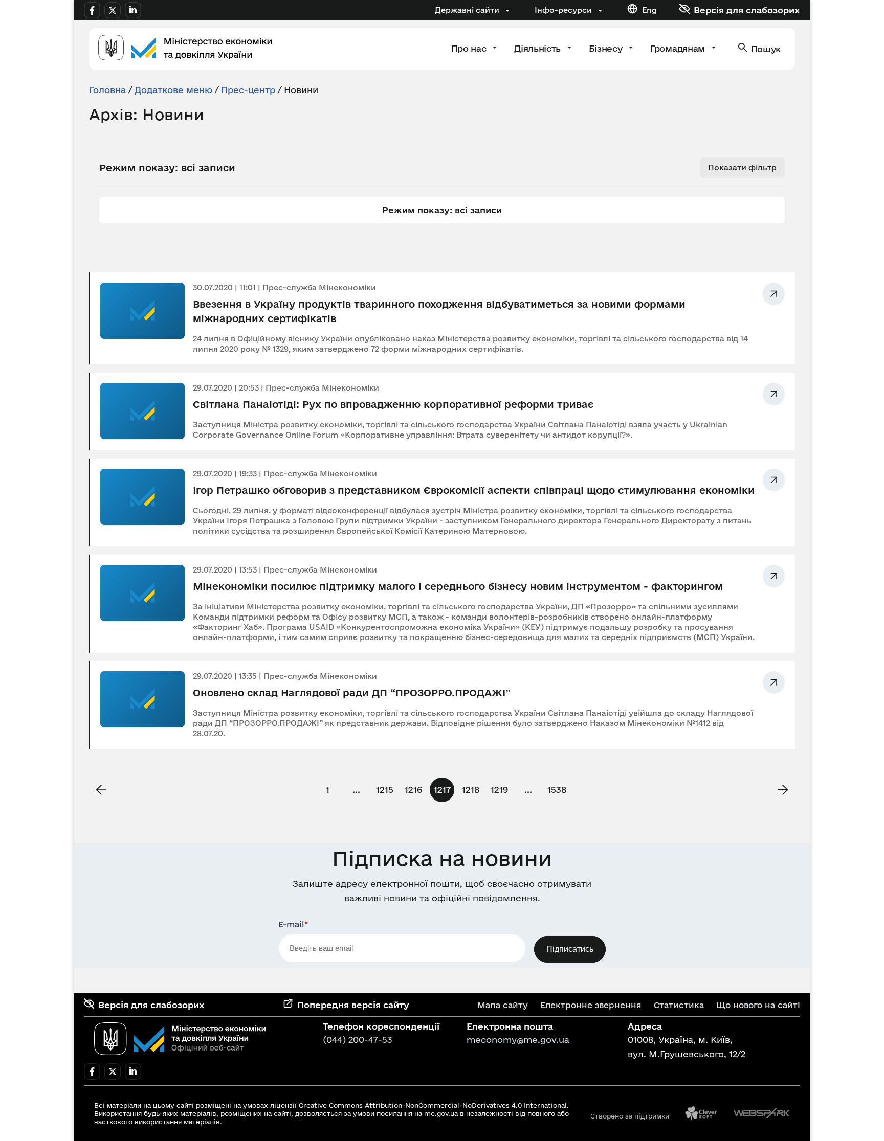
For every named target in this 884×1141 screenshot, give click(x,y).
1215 (384, 789)
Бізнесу (607, 48)
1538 (556, 789)
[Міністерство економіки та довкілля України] (180, 1038)
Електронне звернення (591, 1005)
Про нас (470, 48)
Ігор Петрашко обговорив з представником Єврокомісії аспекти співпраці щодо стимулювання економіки (474, 490)
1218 (470, 789)
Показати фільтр (742, 167)
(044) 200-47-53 (357, 1039)
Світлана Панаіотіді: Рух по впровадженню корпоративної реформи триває (393, 404)
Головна (107, 90)
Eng (649, 10)
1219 (499, 789)
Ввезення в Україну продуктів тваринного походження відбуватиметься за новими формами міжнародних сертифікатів (439, 311)
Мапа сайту (502, 1005)
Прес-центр (248, 90)
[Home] (185, 49)
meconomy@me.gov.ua (518, 1039)
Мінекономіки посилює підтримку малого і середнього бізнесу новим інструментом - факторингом (458, 586)
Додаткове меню (173, 90)
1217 (442, 789)
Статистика (679, 1005)
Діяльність (538, 48)
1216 (413, 789)
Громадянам (678, 48)
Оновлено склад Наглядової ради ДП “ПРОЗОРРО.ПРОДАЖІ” (352, 692)
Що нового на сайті (758, 1005)
